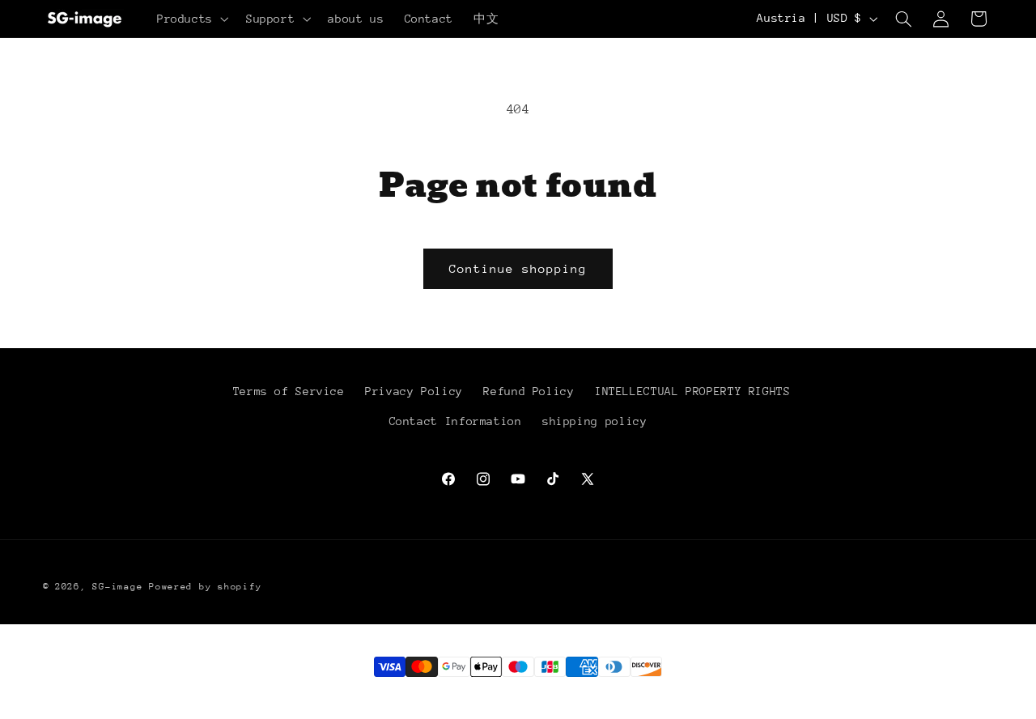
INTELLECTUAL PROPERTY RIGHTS (693, 391)
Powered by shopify (205, 586)
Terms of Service (289, 391)
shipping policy (594, 421)
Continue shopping (518, 268)
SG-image (117, 586)
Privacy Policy (414, 391)
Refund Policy (528, 391)
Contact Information (455, 421)
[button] (191, 18)
